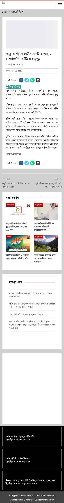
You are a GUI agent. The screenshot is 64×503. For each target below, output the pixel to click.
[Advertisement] (32, 389)
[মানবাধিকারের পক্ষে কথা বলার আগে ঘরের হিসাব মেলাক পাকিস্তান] (46, 243)
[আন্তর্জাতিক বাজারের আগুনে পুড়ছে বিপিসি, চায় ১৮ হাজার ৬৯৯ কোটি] (18, 211)
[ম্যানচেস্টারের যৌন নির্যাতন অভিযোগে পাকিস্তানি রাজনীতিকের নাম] (46, 211)
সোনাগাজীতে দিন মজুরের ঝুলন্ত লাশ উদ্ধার (26, 314)
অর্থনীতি (9, 237)
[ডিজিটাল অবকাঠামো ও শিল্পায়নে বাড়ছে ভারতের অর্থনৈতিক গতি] (18, 243)
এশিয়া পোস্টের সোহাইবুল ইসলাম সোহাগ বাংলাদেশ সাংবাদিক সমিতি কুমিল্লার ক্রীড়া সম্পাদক (32, 305)
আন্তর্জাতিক (10, 205)
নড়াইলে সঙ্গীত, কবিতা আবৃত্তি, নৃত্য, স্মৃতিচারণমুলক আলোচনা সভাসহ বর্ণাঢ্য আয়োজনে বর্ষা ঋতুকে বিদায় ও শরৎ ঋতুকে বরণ (32, 324)
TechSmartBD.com (46, 500)
